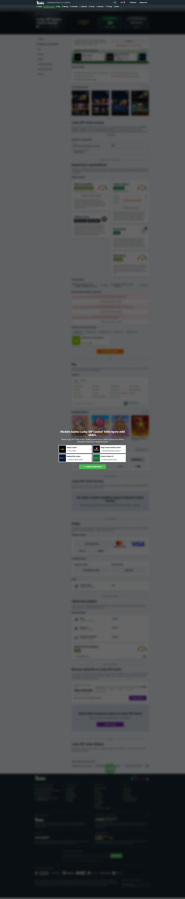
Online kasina (49, 6)
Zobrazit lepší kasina (94, 467)
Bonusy (65, 6)
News (117, 6)
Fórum (92, 6)
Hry (59, 6)
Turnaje (109, 6)
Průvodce (75, 6)
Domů (40, 6)
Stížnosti (84, 6)
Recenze (100, 6)
